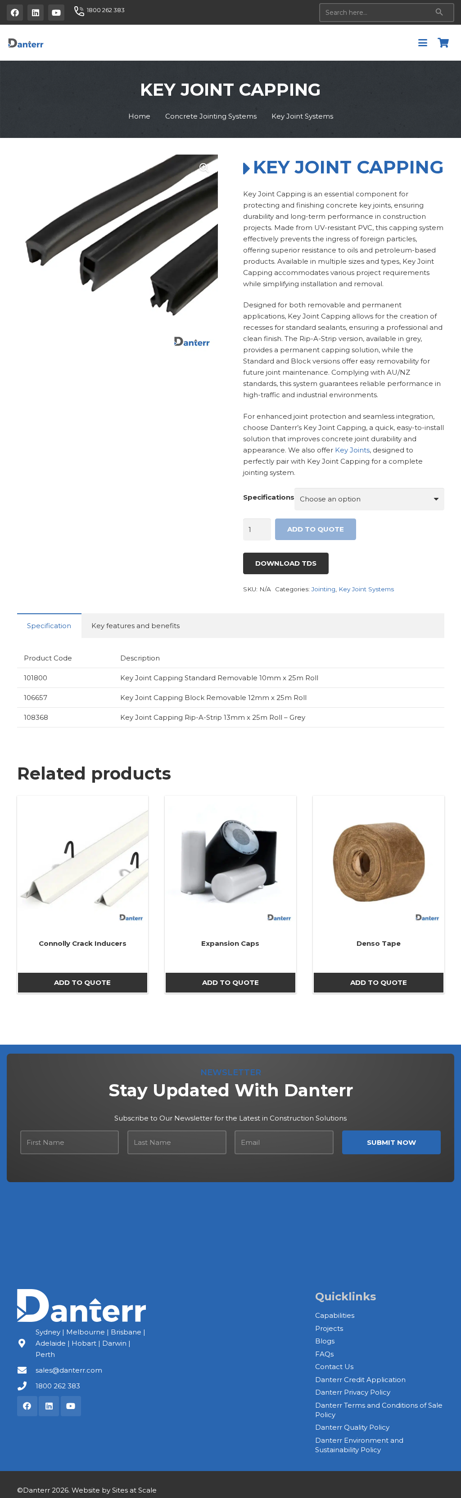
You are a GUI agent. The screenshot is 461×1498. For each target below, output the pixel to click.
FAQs (324, 1354)
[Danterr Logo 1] (25, 42)
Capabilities (334, 1315)
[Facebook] (15, 12)
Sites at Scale (134, 1490)
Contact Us (334, 1366)
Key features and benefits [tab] (135, 625)
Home (139, 116)
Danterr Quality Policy (352, 1427)
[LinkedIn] (35, 12)
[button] (423, 42)
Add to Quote (315, 529)
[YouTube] (56, 12)
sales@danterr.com (69, 1370)
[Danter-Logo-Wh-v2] (81, 1305)
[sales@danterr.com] (26, 1370)
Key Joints (352, 450)
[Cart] (443, 43)
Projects (329, 1328)
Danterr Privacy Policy (352, 1392)
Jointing (323, 589)
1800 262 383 (58, 1386)
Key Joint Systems (302, 116)
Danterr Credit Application (360, 1379)
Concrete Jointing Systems (211, 116)
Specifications (268, 497)
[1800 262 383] (26, 1386)
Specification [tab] (49, 625)
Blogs (324, 1341)
